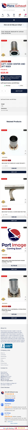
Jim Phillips (8, 413)
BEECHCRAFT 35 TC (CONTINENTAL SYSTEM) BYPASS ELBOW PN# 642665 (14, 310)
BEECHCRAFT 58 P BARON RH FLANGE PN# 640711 (13, 163)
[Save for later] (25, 54)
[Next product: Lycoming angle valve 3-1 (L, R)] (26, 215)
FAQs (14, 16)
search (2, 16)
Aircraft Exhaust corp (11, 392)
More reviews (14, 423)
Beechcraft (7, 31)
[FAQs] (14, 14)
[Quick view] (25, 153)
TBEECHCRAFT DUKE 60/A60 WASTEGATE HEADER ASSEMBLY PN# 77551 (13, 261)
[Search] (24, 10)
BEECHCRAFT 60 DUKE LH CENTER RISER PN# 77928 (14, 211)
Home (2, 31)
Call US (8, 16)
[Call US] (8, 14)
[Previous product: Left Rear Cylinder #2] (1, 215)
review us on (9, 400)
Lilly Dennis (8, 403)
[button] (14, 20)
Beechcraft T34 (14, 31)
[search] (3, 14)
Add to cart (19, 91)
